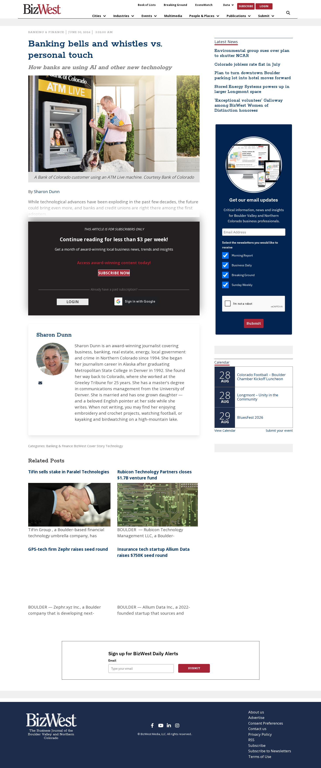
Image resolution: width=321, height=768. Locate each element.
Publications (236, 16)
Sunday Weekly (242, 285)
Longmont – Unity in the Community (257, 397)
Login (264, 6)
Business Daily (242, 265)
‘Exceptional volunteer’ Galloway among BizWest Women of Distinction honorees (248, 105)
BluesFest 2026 (250, 417)
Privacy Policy (260, 734)
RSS (251, 739)
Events (147, 16)
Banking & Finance (46, 32)
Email (112, 660)
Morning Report (242, 255)
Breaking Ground (175, 5)
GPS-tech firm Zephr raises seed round (68, 549)
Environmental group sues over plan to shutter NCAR (252, 53)
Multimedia (173, 16)
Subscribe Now (114, 272)
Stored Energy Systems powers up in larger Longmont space (252, 89)
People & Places (201, 16)
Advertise (256, 717)
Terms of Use (259, 756)
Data (226, 5)
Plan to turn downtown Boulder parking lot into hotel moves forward (252, 75)
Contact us (257, 728)
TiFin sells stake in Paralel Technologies (69, 471)
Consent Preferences (265, 723)
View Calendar (225, 430)
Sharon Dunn (47, 191)
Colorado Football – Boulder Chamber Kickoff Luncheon (261, 376)
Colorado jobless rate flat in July (247, 64)
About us (256, 712)
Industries (121, 16)
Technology (114, 446)
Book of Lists (147, 5)
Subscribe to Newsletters (269, 750)
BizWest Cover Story (89, 446)
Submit (263, 16)
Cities (96, 16)
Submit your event (279, 430)
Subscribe (246, 6)
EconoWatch (203, 5)
